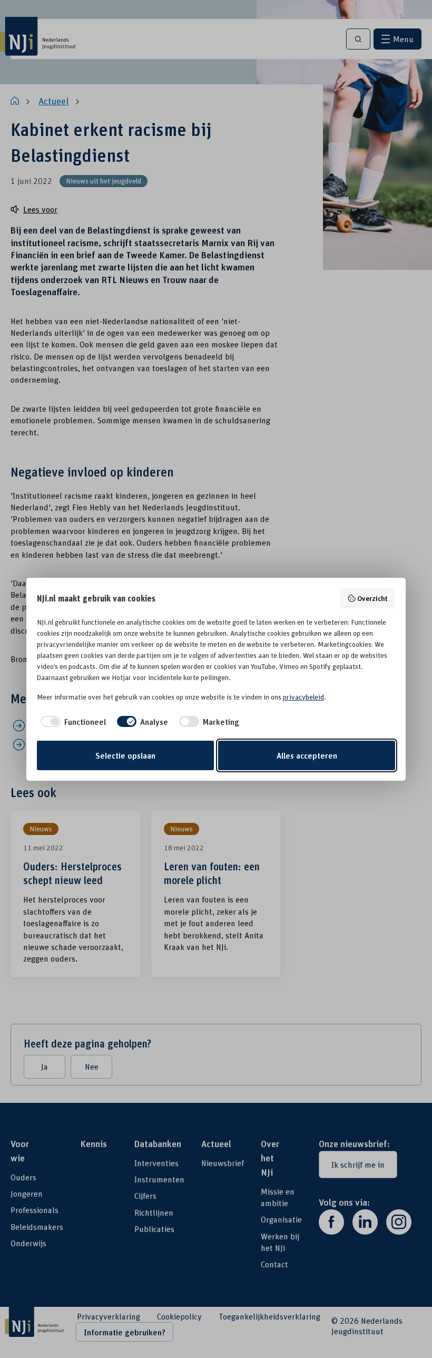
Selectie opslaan (125, 755)
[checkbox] (71, 721)
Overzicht (372, 598)
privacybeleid (303, 697)
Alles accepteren (307, 755)
